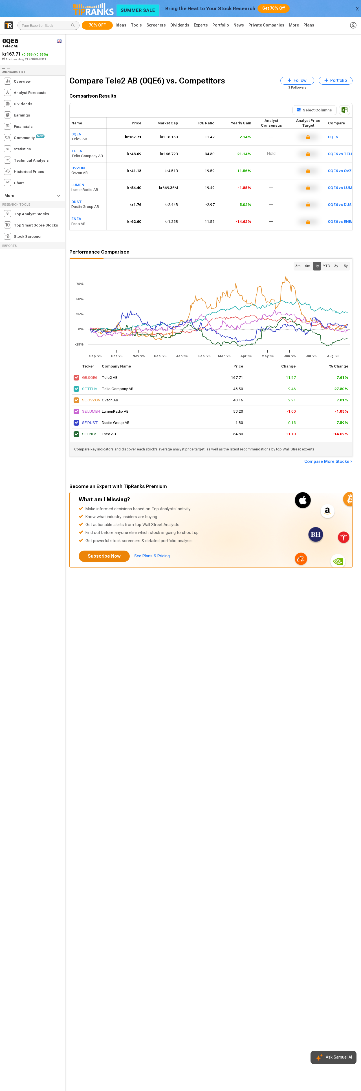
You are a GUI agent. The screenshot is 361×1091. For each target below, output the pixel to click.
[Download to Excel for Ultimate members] (344, 110)
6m (307, 266)
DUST (76, 202)
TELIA (76, 151)
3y (336, 266)
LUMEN (77, 185)
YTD (326, 266)
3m (298, 266)
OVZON (78, 168)
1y (317, 266)
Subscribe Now (104, 556)
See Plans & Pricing (152, 556)
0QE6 (76, 134)
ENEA (76, 219)
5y (346, 266)
